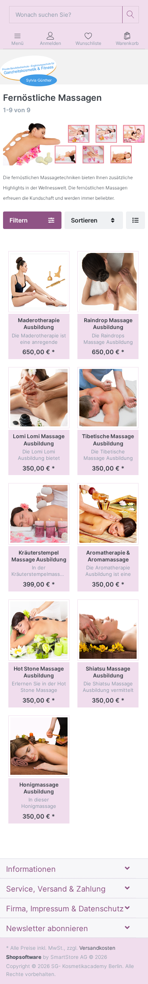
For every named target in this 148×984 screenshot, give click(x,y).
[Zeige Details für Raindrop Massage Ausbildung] (108, 281)
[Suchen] (130, 14)
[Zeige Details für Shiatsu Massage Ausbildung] (108, 630)
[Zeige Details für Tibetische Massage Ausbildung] (108, 397)
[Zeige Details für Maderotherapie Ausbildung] (39, 281)
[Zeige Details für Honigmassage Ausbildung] (39, 746)
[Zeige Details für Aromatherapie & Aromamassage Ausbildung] (108, 513)
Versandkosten (97, 948)
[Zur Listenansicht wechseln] (135, 220)
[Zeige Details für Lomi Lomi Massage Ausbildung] (39, 397)
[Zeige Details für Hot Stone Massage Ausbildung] (39, 630)
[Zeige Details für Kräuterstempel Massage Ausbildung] (39, 513)
